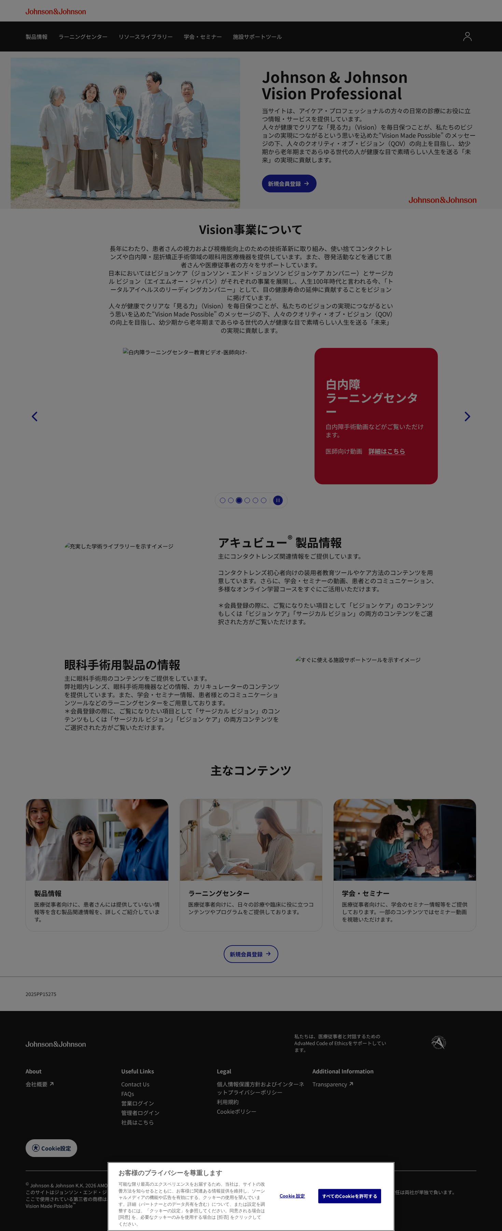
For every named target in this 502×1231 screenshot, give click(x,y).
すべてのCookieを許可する (349, 1196)
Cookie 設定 (292, 1196)
